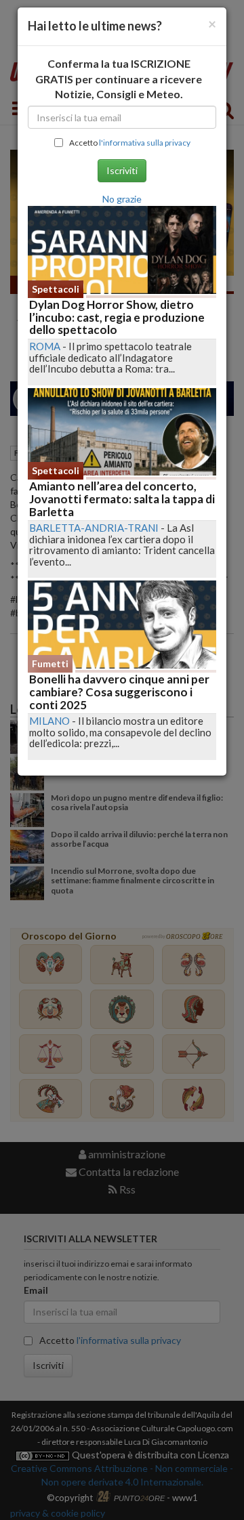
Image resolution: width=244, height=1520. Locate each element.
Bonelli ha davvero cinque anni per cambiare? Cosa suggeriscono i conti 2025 (119, 691)
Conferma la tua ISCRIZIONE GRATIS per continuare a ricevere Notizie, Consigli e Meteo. (118, 79)
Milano (49, 721)
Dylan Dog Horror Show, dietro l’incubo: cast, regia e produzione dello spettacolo (117, 317)
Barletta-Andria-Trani (94, 528)
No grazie (122, 199)
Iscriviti (122, 170)
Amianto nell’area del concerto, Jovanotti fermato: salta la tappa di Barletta (122, 498)
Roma (44, 346)
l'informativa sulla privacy (144, 143)
